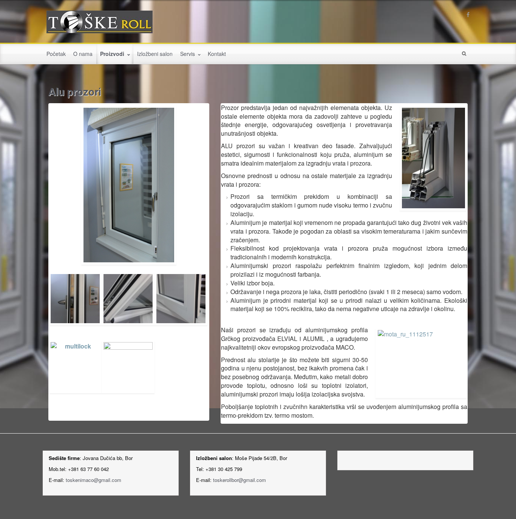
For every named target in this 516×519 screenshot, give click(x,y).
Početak (56, 53)
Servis (188, 53)
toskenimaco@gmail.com (93, 479)
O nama (83, 53)
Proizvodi (113, 53)
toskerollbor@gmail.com (239, 479)
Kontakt (217, 53)
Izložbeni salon (155, 53)
